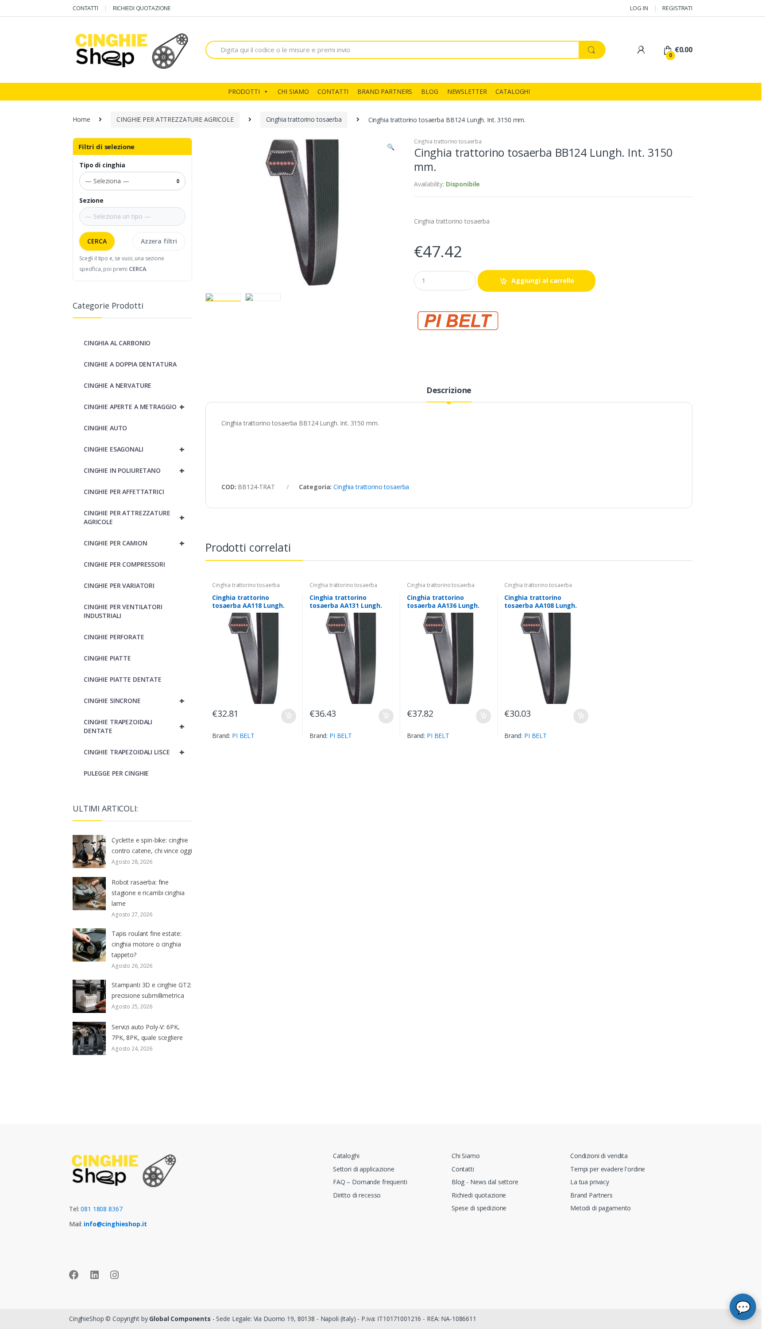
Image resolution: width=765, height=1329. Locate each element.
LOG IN (639, 8)
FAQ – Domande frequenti (370, 1182)
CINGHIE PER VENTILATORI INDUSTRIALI (123, 611)
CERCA (97, 241)
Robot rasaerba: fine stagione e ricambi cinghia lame (148, 893)
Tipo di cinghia (102, 165)
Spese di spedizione (479, 1208)
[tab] (448, 394)
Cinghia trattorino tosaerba (304, 119)
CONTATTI (85, 8)
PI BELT (243, 735)
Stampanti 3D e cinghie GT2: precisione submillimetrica (151, 990)
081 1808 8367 (101, 1209)
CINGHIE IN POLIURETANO (134, 470)
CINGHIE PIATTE (107, 658)
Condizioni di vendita (599, 1155)
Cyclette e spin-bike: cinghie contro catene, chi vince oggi (152, 845)
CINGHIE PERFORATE (114, 637)
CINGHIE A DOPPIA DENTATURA (130, 364)
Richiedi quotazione (479, 1195)
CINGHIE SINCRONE (134, 701)
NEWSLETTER (467, 91)
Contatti (463, 1169)
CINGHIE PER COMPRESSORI (124, 564)
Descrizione (448, 390)
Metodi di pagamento (600, 1208)
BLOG (429, 91)
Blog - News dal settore (485, 1182)
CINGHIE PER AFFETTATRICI (124, 491)
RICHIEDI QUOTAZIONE (142, 8)
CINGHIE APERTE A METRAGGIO (134, 407)
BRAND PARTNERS (384, 91)
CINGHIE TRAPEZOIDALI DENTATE (134, 726)
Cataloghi (346, 1155)
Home (81, 119)
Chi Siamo (466, 1155)
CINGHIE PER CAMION (134, 543)
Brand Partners (591, 1195)
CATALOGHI (512, 91)
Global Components (180, 1318)
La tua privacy (589, 1182)
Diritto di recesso (357, 1195)
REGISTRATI (677, 8)
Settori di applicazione (363, 1169)
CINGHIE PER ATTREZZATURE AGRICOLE (174, 119)
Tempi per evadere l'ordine (607, 1169)
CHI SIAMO (293, 91)
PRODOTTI (244, 91)
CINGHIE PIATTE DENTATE (123, 679)
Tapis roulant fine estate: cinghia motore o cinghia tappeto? (146, 944)
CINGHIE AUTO (105, 428)
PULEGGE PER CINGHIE (116, 773)
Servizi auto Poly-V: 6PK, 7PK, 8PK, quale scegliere (147, 1032)
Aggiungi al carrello (542, 280)
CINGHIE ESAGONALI (134, 449)
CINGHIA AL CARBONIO (117, 343)
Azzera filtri (159, 241)
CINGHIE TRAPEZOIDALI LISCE (134, 752)
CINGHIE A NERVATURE (117, 385)
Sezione (91, 201)
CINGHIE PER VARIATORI (119, 585)
